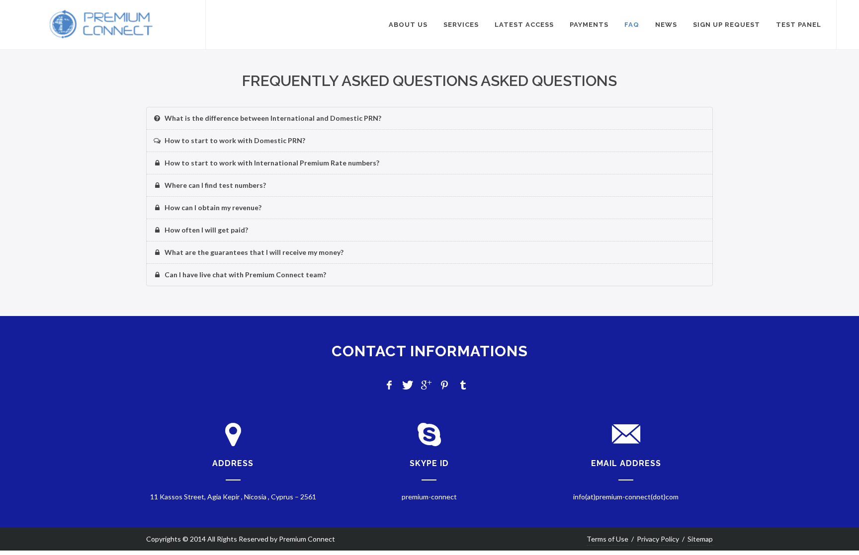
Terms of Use (607, 539)
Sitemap (700, 539)
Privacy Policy (658, 539)
